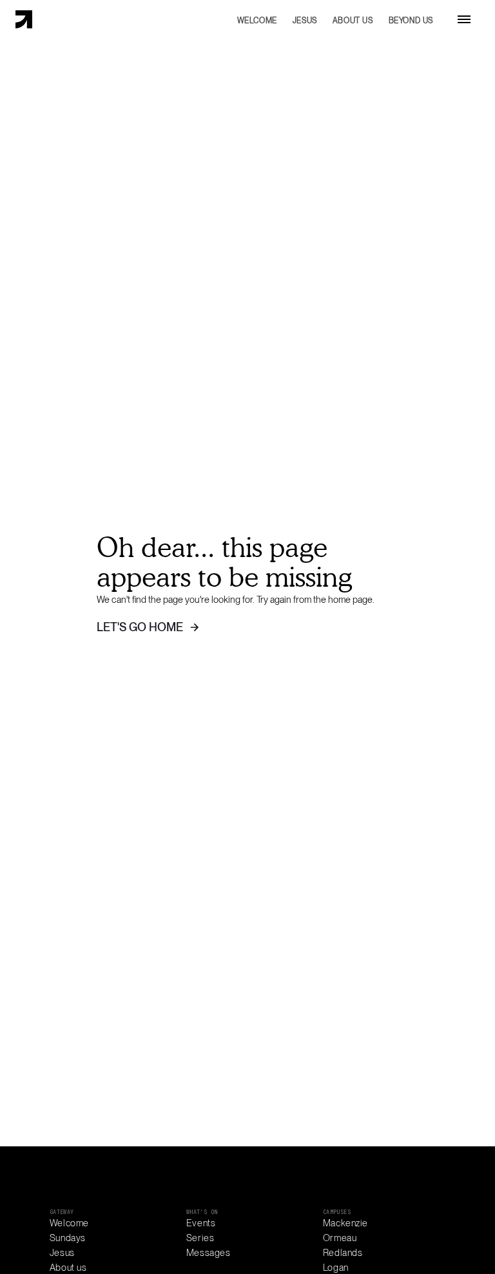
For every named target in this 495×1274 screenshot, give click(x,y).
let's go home (140, 627)
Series (200, 1238)
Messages (208, 1253)
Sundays (68, 1238)
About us (68, 1267)
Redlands (343, 1253)
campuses (337, 1212)
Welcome (69, 1223)
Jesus (62, 1253)
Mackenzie (345, 1223)
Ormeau (339, 1238)
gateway (62, 1212)
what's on (202, 1212)
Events (200, 1223)
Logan (336, 1267)
